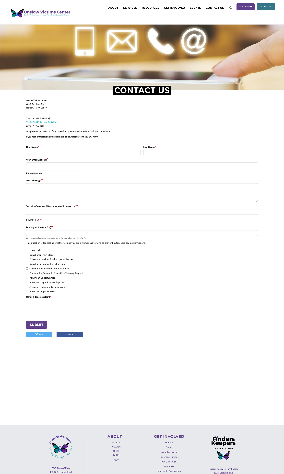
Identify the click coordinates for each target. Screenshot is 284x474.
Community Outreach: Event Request (49, 268)
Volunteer (245, 6)
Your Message (33, 180)
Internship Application (169, 471)
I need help (35, 250)
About (113, 7)
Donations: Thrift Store (41, 255)
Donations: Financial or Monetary (47, 264)
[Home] (40, 13)
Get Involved (174, 7)
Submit (36, 325)
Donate (266, 6)
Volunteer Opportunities (42, 277)
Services (130, 7)
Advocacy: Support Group (42, 291)
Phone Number (34, 173)
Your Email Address (36, 159)
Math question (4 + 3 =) (38, 227)
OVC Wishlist (169, 461)
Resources (150, 7)
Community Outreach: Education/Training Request (56, 273)
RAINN (116, 455)
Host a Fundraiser (169, 452)
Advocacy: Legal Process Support (46, 282)
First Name (32, 147)
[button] (39, 334)
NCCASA (116, 446)
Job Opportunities (169, 457)
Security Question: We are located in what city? (51, 206)
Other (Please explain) (38, 296)
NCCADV (116, 442)
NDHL (116, 451)
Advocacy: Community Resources (47, 287)
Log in (116, 459)
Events (195, 7)
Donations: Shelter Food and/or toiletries (51, 259)
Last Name (149, 147)
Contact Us (215, 7)
